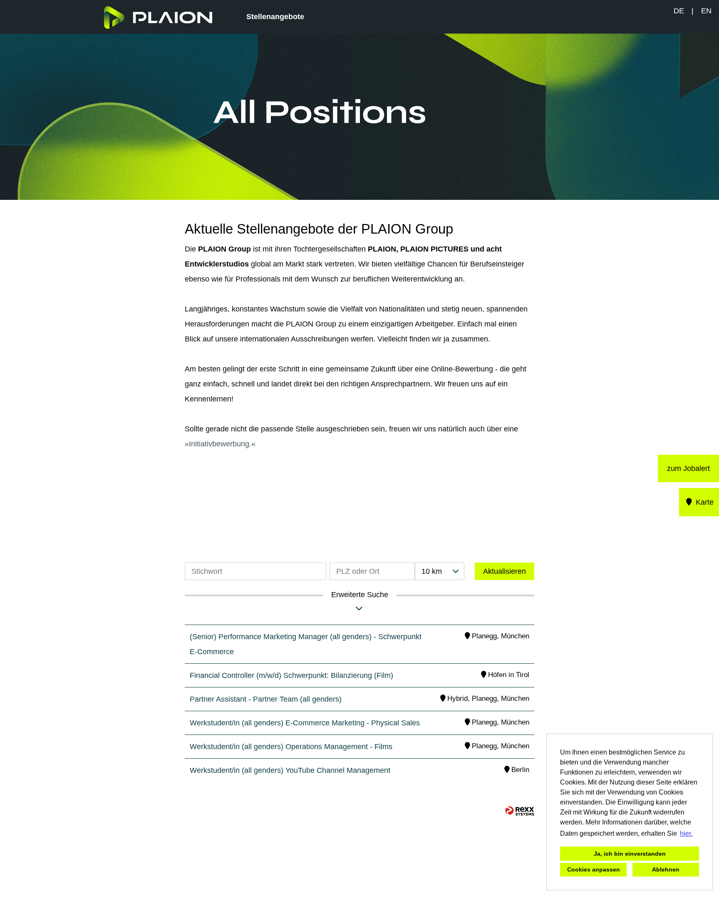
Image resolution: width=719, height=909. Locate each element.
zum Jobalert (688, 468)
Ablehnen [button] (665, 869)
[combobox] (439, 571)
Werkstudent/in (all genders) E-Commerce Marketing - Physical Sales (305, 723)
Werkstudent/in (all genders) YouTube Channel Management (290, 770)
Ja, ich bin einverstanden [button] (630, 853)
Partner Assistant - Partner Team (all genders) (266, 699)
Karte (704, 502)
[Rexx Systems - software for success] (519, 811)
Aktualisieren (504, 571)
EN (706, 11)
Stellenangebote (275, 16)
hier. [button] (686, 833)
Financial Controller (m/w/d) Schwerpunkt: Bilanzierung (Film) (291, 675)
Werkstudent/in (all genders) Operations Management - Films (291, 746)
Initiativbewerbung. (220, 444)
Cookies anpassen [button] (593, 869)
